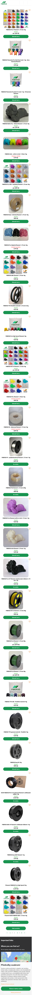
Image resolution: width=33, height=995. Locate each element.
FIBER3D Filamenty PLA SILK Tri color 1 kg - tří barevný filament (16, 92)
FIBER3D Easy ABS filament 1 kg (16, 855)
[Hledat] (21, 2)
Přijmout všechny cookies (15, 988)
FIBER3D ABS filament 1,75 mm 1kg (15, 275)
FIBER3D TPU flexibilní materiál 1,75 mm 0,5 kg (16, 305)
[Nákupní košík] (26, 2)
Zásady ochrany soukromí (7, 984)
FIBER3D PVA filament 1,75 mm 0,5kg (16, 488)
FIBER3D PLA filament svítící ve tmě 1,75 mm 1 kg (16, 518)
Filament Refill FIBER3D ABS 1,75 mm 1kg (16, 915)
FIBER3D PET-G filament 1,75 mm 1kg (16, 366)
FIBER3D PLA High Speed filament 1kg (16, 336)
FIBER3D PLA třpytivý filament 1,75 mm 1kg (16, 245)
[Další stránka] (24, 932)
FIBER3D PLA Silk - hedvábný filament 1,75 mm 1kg (16, 184)
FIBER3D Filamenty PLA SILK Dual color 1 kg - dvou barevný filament (16, 60)
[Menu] (30, 2)
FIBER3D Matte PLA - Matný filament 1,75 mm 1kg (16, 123)
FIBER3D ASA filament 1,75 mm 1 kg (16, 548)
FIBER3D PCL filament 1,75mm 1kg (16, 396)
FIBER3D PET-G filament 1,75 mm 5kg (16, 610)
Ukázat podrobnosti (16, 992)
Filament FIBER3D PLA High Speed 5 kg (15, 885)
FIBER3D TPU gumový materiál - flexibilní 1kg (16, 732)
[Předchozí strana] (7, 932)
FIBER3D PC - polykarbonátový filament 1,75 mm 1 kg (16, 457)
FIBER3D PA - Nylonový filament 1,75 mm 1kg (16, 427)
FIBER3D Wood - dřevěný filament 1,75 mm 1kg (15, 214)
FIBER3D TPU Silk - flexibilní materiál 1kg (16, 701)
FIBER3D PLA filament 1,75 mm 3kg (15, 671)
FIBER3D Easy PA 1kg (16, 762)
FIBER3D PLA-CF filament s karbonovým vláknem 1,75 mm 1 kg (15, 579)
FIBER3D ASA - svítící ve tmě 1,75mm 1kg (16, 154)
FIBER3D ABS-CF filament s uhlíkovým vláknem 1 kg (16, 824)
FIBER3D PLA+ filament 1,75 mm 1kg (16, 29)
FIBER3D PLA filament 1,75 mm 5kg (15, 641)
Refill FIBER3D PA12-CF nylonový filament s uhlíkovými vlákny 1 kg (16, 793)
